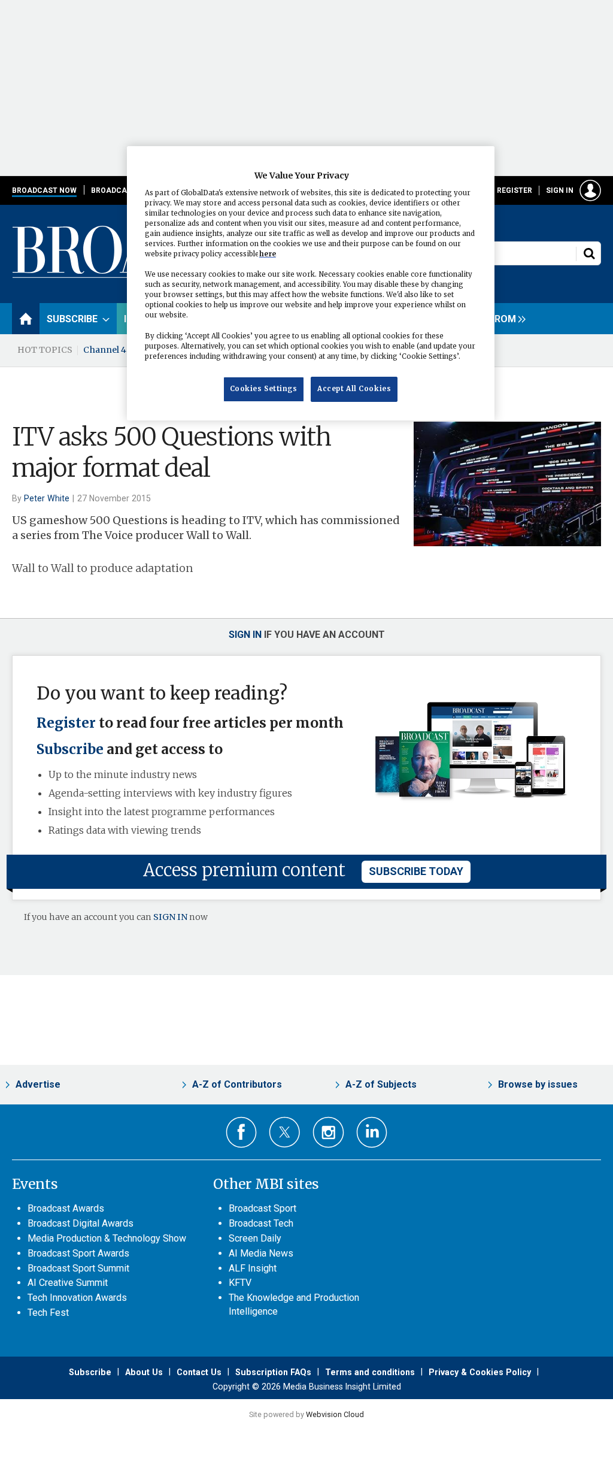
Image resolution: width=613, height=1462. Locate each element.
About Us (144, 1372)
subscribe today (416, 871)
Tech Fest (48, 1312)
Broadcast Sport (262, 1208)
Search (589, 253)
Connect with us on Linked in (372, 1132)
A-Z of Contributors (237, 1084)
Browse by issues (538, 1084)
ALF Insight (253, 1268)
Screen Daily (255, 1238)
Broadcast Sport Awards (78, 1253)
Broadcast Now (44, 190)
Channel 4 (104, 349)
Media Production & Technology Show (107, 1238)
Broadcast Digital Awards (80, 1223)
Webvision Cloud (335, 1414)
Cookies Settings (264, 389)
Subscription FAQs (273, 1372)
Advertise (38, 1084)
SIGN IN (170, 917)
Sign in (559, 190)
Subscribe (70, 749)
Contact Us (199, 1372)
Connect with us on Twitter (285, 1132)
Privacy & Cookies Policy (480, 1372)
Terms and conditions (370, 1372)
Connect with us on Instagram (328, 1132)
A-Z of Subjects (381, 1084)
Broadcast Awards (66, 1208)
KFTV (240, 1282)
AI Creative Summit (68, 1282)
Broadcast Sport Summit (78, 1268)
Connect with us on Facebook (241, 1132)
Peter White (46, 498)
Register (514, 190)
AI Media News (261, 1253)
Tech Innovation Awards (77, 1297)
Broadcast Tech (261, 1223)
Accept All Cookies (354, 389)
